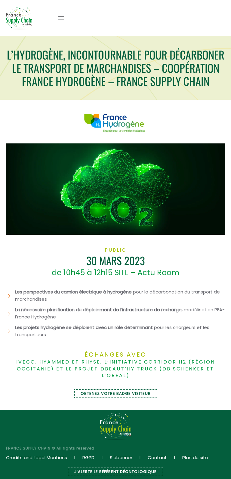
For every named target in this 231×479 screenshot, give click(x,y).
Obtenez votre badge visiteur (116, 393)
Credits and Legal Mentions (36, 457)
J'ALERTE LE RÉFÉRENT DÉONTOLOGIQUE (115, 471)
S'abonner (121, 457)
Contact (157, 457)
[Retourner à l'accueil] (19, 18)
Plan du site (195, 457)
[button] (61, 18)
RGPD (88, 457)
